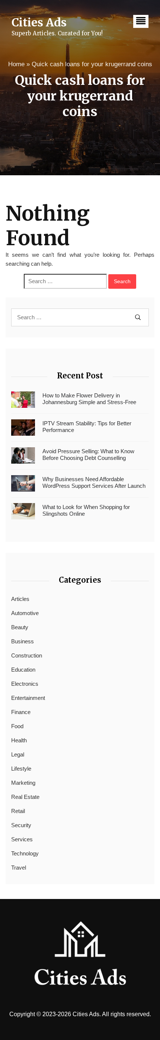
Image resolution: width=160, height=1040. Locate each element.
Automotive (25, 613)
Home (16, 64)
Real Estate (25, 797)
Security (21, 825)
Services (22, 839)
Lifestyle (21, 768)
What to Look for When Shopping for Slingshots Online (86, 510)
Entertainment (28, 698)
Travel (18, 867)
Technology (25, 853)
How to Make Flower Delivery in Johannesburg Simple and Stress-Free (89, 398)
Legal (17, 754)
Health (19, 740)
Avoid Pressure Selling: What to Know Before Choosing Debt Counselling (88, 454)
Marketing (23, 783)
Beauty (19, 627)
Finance (21, 712)
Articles (20, 599)
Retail (18, 811)
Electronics (24, 684)
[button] (140, 21)
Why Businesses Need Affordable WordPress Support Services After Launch (93, 482)
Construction (26, 655)
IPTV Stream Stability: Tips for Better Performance (86, 426)
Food (17, 726)
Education (23, 669)
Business (22, 641)
